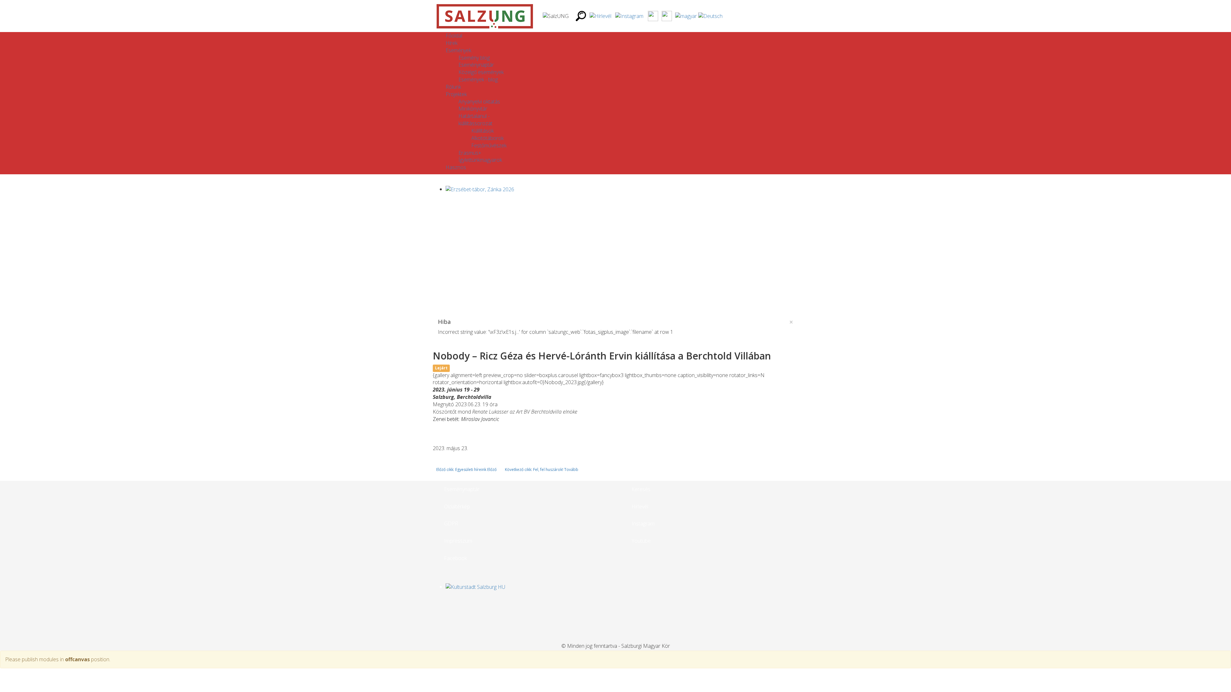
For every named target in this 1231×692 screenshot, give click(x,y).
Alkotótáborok (487, 138)
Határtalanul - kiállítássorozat (475, 119)
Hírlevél (640, 506)
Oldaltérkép (457, 506)
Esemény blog (474, 57)
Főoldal (454, 35)
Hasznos (456, 167)
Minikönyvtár (472, 108)
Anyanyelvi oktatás (479, 101)
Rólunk (453, 86)
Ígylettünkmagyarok (480, 159)
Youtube (641, 540)
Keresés (641, 489)
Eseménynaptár (476, 64)
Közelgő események (481, 72)
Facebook (455, 558)
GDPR (451, 523)
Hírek (451, 42)
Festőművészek (489, 145)
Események (458, 50)
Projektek (456, 94)
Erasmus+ (469, 152)
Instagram (643, 523)
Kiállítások (482, 130)
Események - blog (478, 79)
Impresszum (458, 540)
